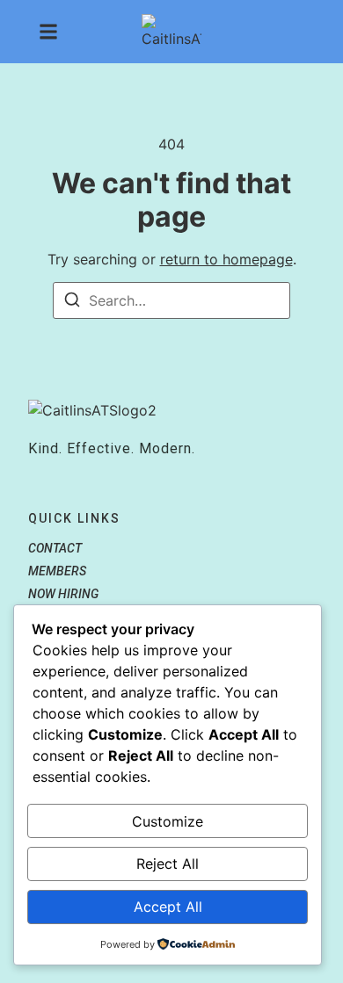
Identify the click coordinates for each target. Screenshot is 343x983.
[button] (48, 31)
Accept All (168, 906)
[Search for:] (171, 300)
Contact (55, 548)
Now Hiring (63, 594)
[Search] (72, 302)
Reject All (167, 863)
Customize (167, 821)
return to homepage (226, 259)
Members (57, 571)
